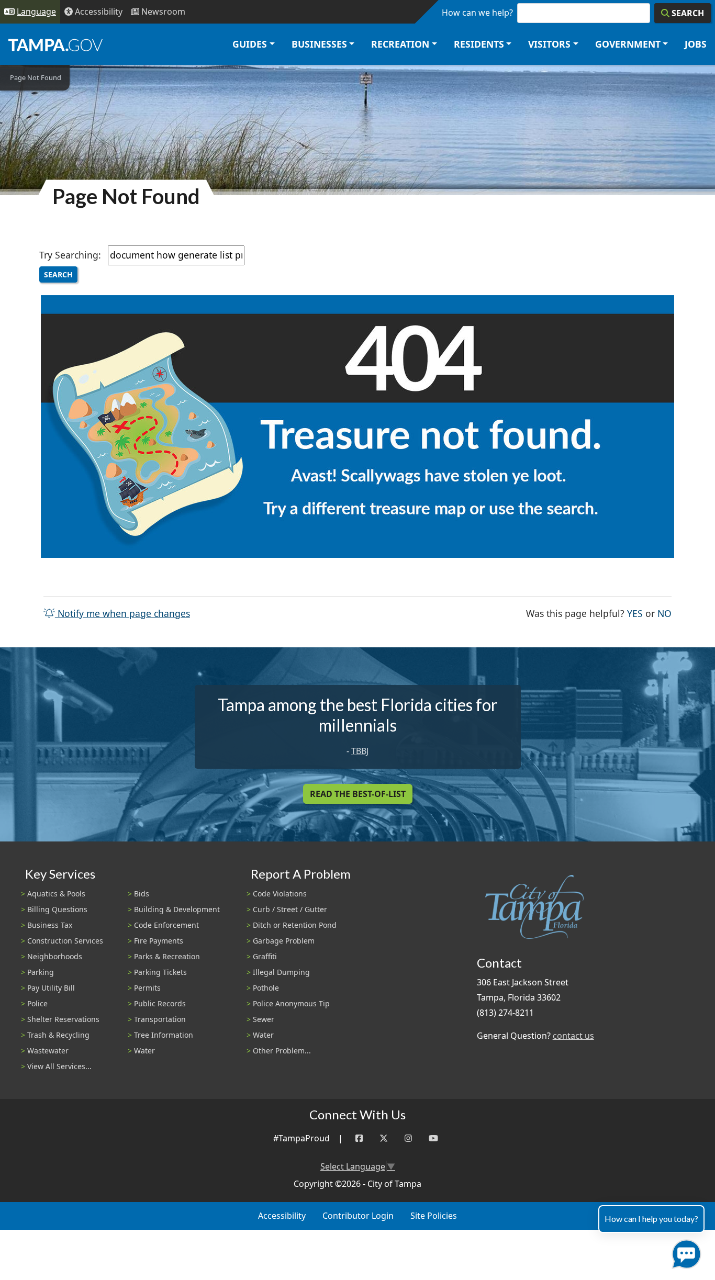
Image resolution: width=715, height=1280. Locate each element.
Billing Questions (57, 909)
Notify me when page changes (122, 613)
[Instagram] (408, 1138)
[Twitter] (383, 1138)
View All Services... (59, 1066)
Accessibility (282, 1215)
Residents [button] (479, 44)
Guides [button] (249, 44)
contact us (573, 1035)
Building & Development (177, 909)
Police (37, 1003)
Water (144, 1051)
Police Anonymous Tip (291, 1003)
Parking (40, 972)
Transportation (160, 1019)
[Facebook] (359, 1138)
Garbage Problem (284, 941)
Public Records (160, 1003)
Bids (141, 894)
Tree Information (163, 1035)
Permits (147, 988)
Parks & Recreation (167, 956)
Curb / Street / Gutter (290, 909)
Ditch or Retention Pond (295, 925)
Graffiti (265, 956)
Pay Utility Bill (51, 988)
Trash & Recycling (58, 1035)
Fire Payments (158, 941)
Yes (635, 613)
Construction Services (65, 941)
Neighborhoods (54, 956)
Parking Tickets (160, 972)
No (664, 613)
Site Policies (433, 1215)
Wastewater (48, 1051)
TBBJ (359, 751)
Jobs (696, 44)
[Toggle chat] (684, 1252)
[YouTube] (433, 1138)
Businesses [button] (319, 44)
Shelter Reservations (63, 1019)
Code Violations (280, 894)
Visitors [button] (549, 44)
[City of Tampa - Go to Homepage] (55, 44)
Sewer (263, 1019)
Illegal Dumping (281, 972)
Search (58, 274)
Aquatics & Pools (56, 894)
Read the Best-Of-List (358, 794)
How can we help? (477, 12)
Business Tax (49, 925)
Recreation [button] (400, 44)
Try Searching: (70, 255)
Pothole (266, 988)
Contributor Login (358, 1215)
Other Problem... (282, 1051)
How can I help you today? (651, 1218)
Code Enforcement (166, 925)
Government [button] (628, 44)
